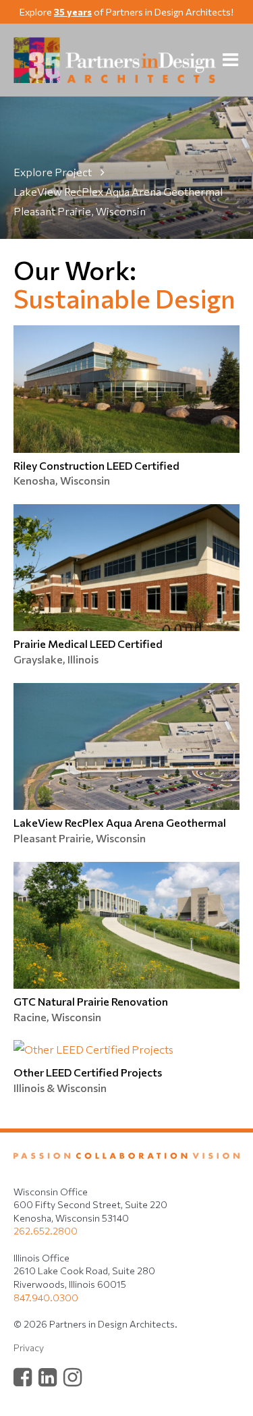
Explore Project (53, 171)
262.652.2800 (45, 1230)
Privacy (28, 1347)
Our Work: (74, 269)
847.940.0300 (45, 1297)
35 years (73, 12)
